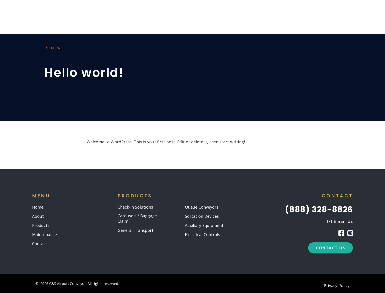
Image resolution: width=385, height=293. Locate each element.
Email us (343, 221)
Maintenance (44, 234)
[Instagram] (350, 233)
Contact (39, 243)
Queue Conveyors (201, 207)
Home (37, 207)
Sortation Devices (202, 216)
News (57, 48)
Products (40, 225)
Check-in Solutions (135, 207)
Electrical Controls (202, 234)
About (38, 216)
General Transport (136, 230)
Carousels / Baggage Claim (137, 218)
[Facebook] (341, 233)
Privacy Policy (337, 285)
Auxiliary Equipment (204, 225)
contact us (330, 247)
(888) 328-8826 (319, 209)
